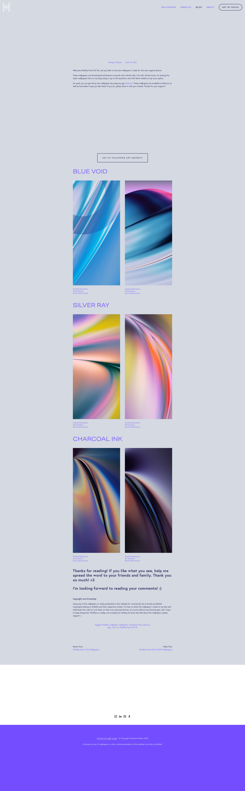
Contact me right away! (107, 738)
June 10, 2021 (131, 62)
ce (118, 627)
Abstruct (129, 83)
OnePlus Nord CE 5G (129, 627)
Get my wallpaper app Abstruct (122, 158)
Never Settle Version (80, 293)
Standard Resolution (80, 289)
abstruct (146, 625)
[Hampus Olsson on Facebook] (129, 716)
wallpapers (123, 625)
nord (114, 627)
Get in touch (230, 7)
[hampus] (124, 716)
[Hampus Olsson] (115, 716)
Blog (199, 7)
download (133, 625)
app (109, 627)
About (210, 7)
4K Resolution (78, 291)
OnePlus (185, 7)
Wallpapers (168, 7)
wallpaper (114, 625)
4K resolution (130, 425)
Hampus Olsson (115, 62)
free (140, 625)
